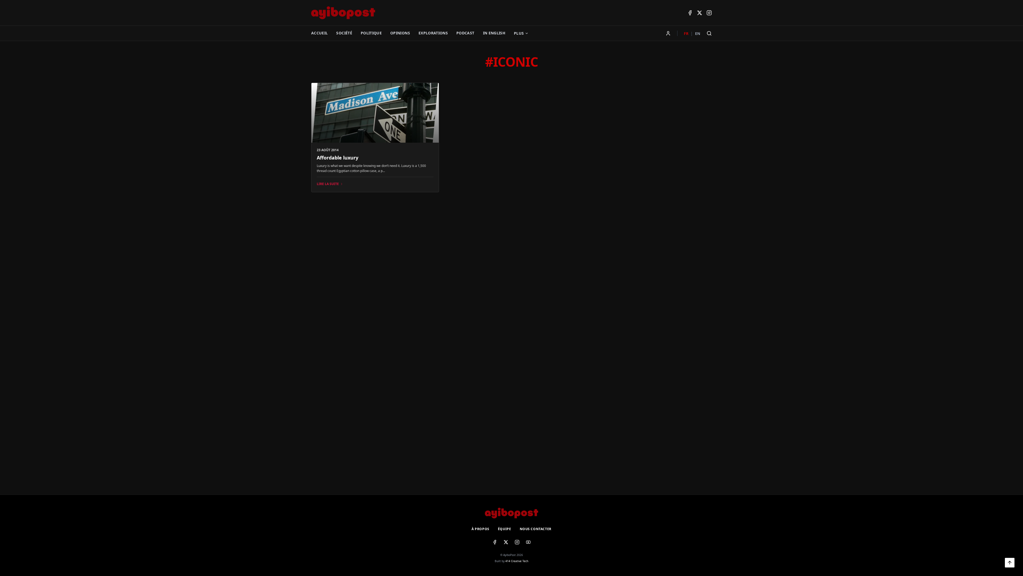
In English (494, 32)
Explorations (433, 32)
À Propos (480, 529)
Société (344, 32)
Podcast (465, 32)
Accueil (319, 32)
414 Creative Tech (516, 561)
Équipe (504, 529)
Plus (519, 33)
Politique (371, 32)
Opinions (400, 32)
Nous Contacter (535, 529)
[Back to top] (1009, 562)
